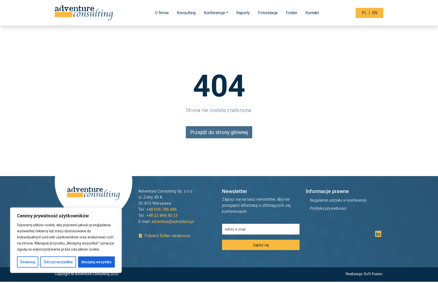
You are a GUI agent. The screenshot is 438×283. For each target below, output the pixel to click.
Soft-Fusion (373, 274)
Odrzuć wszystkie (58, 262)
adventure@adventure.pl (172, 221)
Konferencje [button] (214, 12)
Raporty (243, 12)
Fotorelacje (268, 12)
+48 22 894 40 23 (162, 215)
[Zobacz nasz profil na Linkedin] (378, 235)
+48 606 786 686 (161, 209)
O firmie (162, 12)
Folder (291, 12)
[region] (66, 240)
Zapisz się (261, 244)
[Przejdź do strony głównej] (84, 13)
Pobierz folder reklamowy (167, 235)
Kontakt (312, 12)
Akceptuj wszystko (96, 262)
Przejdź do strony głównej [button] (219, 132)
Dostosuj (27, 262)
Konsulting (186, 12)
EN (374, 12)
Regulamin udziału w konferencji (338, 200)
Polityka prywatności (328, 208)
